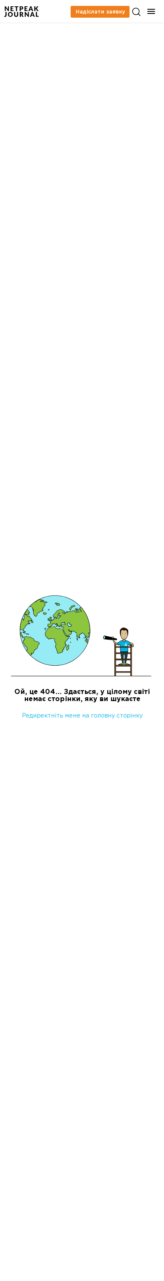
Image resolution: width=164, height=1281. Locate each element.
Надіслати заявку (100, 11)
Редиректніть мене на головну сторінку (82, 716)
